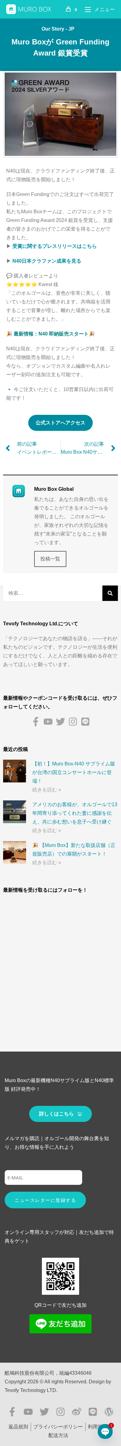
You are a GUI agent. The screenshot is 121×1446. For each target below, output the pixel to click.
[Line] (85, 721)
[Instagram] (73, 721)
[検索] (110, 593)
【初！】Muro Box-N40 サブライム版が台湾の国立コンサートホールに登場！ (73, 772)
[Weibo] (76, 1411)
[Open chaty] (105, 1431)
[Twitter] (60, 721)
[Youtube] (48, 721)
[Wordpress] (109, 1411)
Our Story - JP (58, 28)
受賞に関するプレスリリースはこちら (54, 246)
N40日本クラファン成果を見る (46, 261)
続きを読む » (46, 789)
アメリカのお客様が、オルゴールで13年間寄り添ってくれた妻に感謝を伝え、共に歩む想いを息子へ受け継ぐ (74, 813)
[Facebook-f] (35, 721)
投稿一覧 (50, 558)
